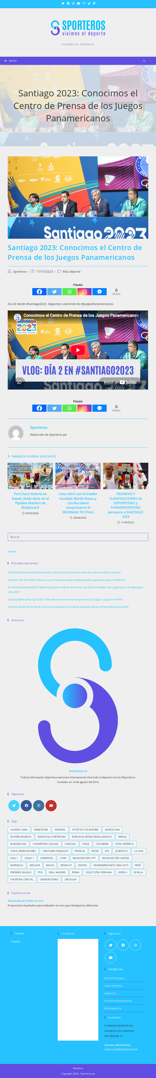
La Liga (138, 851)
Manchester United (115, 858)
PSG (40, 872)
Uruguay (71, 879)
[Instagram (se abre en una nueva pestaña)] (73, 3)
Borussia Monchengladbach (92, 836)
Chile (85, 844)
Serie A (122, 872)
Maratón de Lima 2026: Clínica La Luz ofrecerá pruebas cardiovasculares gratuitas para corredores (66, 580)
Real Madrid (57, 872)
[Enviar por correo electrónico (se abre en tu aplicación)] (84, 3)
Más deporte (71, 271)
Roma (76, 872)
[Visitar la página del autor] (16, 433)
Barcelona (112, 829)
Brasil (122, 836)
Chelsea (70, 844)
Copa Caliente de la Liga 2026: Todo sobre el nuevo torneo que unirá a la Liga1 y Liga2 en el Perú (65, 599)
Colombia (102, 844)
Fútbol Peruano (114, 978)
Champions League (45, 844)
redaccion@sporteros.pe (121, 1049)
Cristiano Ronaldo (55, 851)
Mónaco (66, 865)
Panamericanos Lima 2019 (110, 865)
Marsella (16, 865)
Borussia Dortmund (52, 836)
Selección (110, 993)
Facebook (68, 933)
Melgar (35, 865)
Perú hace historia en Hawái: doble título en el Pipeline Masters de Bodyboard (30, 501)
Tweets (12, 551)
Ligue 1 (29, 858)
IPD (107, 851)
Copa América (124, 844)
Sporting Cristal (21, 879)
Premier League (20, 872)
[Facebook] (39, 291)
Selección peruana (99, 872)
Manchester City (84, 858)
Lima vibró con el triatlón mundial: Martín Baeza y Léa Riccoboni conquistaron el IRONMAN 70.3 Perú (78, 503)
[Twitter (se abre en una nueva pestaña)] (63, 3)
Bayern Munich (20, 836)
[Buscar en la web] (144, 61)
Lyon (63, 858)
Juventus (121, 851)
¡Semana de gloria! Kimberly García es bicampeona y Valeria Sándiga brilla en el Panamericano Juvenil (68, 607)
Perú (138, 865)
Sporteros (20, 271)
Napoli (82, 865)
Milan (50, 865)
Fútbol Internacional (117, 1001)
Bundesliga (18, 844)
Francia (80, 851)
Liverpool (47, 858)
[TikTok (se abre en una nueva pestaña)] (89, 3)
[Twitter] (54, 291)
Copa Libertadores (23, 851)
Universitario (49, 879)
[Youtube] (51, 805)
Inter (95, 851)
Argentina (41, 829)
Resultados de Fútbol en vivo (25, 901)
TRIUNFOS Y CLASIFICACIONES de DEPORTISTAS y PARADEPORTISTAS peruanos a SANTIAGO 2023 (125, 505)
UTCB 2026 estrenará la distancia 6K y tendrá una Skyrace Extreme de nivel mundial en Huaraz (64, 572)
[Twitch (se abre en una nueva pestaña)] (94, 3)
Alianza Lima (19, 829)
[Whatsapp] (69, 291)
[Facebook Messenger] (99, 291)
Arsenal (60, 829)
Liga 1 (14, 858)
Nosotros (78, 1068)
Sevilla (138, 872)
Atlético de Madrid (85, 829)
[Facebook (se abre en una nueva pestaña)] (68, 3)
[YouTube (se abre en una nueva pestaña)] (78, 3)
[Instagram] (84, 291)
